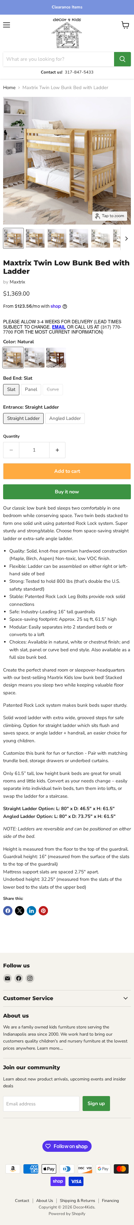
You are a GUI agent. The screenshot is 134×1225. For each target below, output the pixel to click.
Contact (22, 1201)
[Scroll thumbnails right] (125, 238)
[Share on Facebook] (7, 910)
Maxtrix (17, 282)
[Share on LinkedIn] (31, 910)
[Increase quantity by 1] (57, 450)
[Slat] (12, 397)
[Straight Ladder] (24, 425)
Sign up (96, 1103)
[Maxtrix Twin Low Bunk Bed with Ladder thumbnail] (13, 238)
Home (9, 87)
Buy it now (67, 491)
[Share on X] (19, 910)
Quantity (11, 436)
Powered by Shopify (67, 1214)
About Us (44, 1201)
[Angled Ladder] (65, 425)
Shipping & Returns (77, 1201)
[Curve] (54, 397)
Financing (110, 1201)
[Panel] (32, 397)
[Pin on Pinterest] (43, 910)
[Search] (122, 59)
